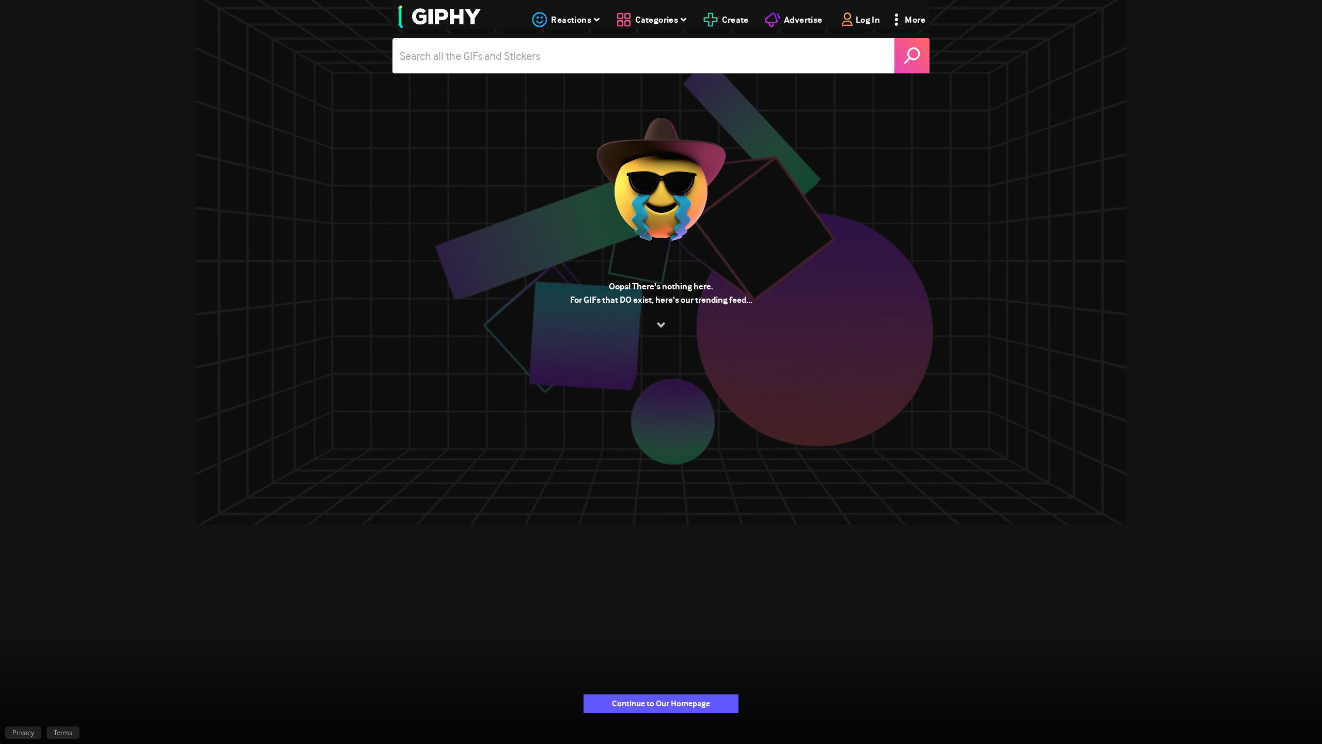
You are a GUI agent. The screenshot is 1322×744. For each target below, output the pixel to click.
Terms (63, 733)
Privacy (23, 733)
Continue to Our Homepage (661, 703)
